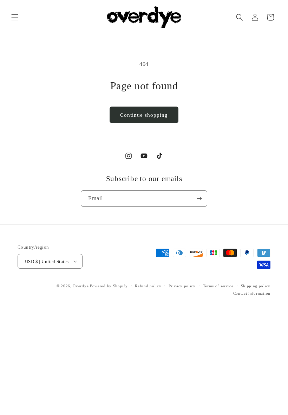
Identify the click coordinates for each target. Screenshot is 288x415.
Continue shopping (144, 115)
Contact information (251, 293)
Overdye (81, 286)
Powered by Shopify (109, 286)
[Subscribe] (199, 198)
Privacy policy (182, 286)
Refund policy (148, 286)
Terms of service (218, 286)
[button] (14, 17)
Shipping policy (256, 286)
